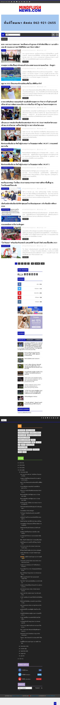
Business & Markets (35, 432)
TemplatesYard (34, 695)
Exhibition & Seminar (24, 437)
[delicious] (29, 2)
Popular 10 (21, 339)
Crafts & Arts (22, 435)
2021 (20, 658)
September (23, 651)
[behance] (24, 2)
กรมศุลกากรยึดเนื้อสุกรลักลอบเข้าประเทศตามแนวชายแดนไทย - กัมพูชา (28, 65)
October (23, 648)
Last (43, 263)
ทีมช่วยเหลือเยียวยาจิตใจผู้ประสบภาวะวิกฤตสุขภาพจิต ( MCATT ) (25, 164)
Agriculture (22, 430)
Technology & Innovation (25, 449)
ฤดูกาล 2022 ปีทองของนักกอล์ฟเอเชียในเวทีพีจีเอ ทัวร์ (21, 84)
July (21, 655)
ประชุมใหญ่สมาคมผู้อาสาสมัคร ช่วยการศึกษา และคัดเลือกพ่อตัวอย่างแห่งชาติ (33, 373)
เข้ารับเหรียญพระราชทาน (31, 396)
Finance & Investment (24, 439)
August (22, 653)
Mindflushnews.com (17, 695)
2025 (20, 462)
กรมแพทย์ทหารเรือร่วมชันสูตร (12, 224)
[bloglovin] (17, 2)
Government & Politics (7, 68)
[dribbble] (19, 2)
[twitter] (11, 2)
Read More (25, 61)
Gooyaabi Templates (50, 695)
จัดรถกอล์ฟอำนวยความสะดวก (32, 358)
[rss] (22, 2)
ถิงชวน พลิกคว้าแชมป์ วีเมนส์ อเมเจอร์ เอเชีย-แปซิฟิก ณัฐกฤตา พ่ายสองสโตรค (32, 354)
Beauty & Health (30, 430)
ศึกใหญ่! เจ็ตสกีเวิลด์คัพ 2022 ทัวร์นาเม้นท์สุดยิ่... (31, 550)
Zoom (24, 451)
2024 (20, 465)
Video (20, 451)
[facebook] (9, 2)
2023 (20, 467)
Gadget (33, 439)
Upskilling (36, 449)
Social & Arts (5, 188)
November (23, 646)
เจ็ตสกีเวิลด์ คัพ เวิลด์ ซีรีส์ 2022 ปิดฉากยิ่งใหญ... (31, 521)
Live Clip (38, 442)
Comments (38, 339)
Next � (37, 263)
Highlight (30, 339)
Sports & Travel (5, 86)
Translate (23, 690)
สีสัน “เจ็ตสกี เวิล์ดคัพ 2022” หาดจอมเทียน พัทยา (31, 539)
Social (3, 50)
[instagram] (27, 2)
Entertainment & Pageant (8, 128)
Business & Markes (23, 432)
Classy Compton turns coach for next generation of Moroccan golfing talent (33, 386)
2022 (20, 470)
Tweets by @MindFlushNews (24, 412)
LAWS (33, 442)
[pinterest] (14, 2)
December (23, 472)
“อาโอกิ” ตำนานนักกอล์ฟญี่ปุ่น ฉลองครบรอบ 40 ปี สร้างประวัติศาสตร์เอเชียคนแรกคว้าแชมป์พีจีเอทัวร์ (33, 392)
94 (32, 263)
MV (19, 444)
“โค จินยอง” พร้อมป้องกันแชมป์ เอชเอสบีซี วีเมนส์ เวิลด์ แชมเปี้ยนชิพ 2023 (29, 243)
